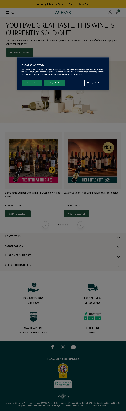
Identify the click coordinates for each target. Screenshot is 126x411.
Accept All (32, 83)
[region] (63, 74)
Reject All (54, 83)
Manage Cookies (94, 83)
